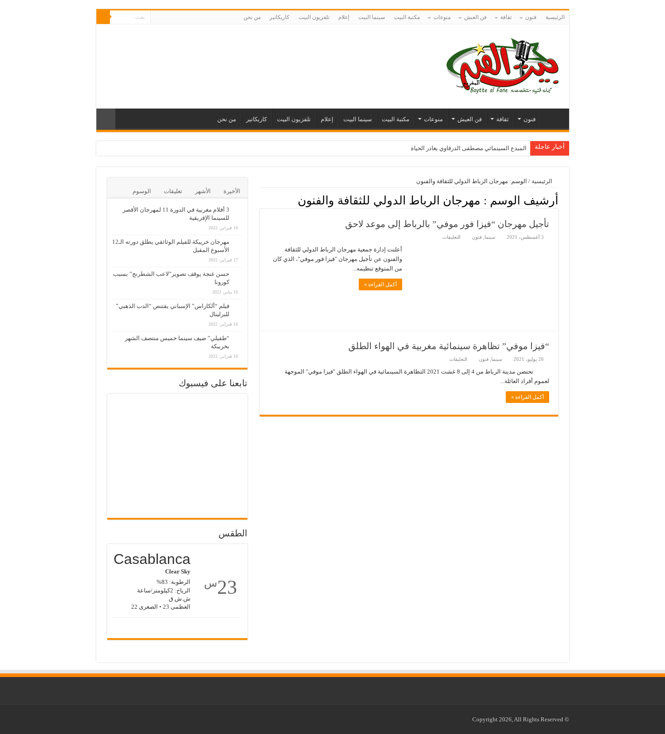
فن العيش (475, 17)
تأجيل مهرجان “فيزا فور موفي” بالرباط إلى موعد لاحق (447, 224)
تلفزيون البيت (314, 17)
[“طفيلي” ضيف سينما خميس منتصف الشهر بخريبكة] (238, 333)
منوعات (442, 17)
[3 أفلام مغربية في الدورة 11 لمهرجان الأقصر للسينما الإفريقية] (238, 204)
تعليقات (173, 191)
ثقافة (506, 17)
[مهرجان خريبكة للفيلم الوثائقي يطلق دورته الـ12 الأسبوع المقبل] (238, 237)
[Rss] (174, 17)
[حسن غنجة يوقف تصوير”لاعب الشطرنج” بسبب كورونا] (238, 269)
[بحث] (103, 17)
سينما (489, 237)
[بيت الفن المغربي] (503, 64)
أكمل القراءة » (380, 284)
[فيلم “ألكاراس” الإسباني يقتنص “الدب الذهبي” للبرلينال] (238, 301)
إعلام (343, 17)
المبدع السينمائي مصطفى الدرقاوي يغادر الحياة (469, 148)
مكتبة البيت (407, 17)
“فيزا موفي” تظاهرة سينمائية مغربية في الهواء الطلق (448, 346)
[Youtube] (157, 17)
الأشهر (203, 191)
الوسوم (142, 191)
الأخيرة (231, 191)
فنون (531, 17)
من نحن (252, 17)
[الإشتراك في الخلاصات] (262, 200)
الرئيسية (555, 17)
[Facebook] (165, 17)
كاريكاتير (280, 17)
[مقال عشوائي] (105, 119)
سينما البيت (371, 17)
